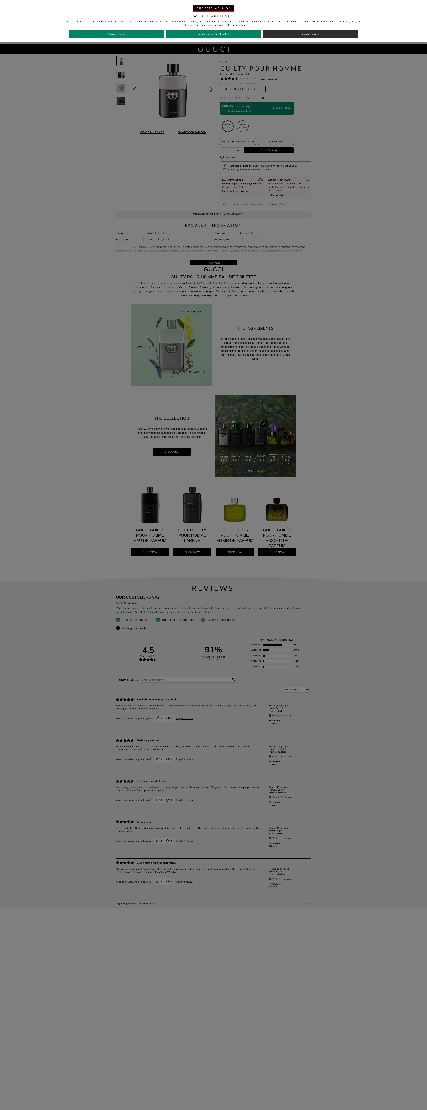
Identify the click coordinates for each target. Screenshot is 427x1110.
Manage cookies (310, 33)
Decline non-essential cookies (213, 33)
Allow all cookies (117, 33)
